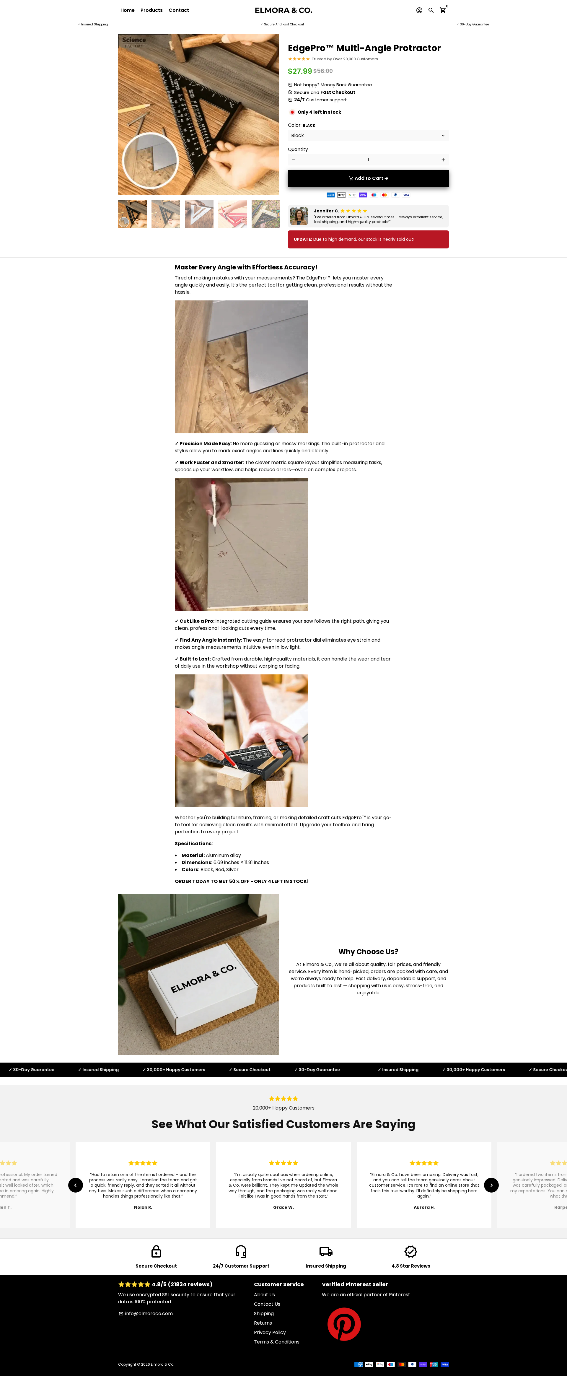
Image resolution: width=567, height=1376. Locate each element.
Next (271, 114)
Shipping (264, 1313)
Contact (179, 10)
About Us (264, 1294)
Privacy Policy (270, 1332)
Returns (263, 1323)
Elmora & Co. (162, 1364)
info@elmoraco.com (146, 1313)
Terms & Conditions (276, 1341)
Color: (301, 125)
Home (127, 10)
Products (152, 10)
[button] (75, 1185)
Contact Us (267, 1304)
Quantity (298, 149)
